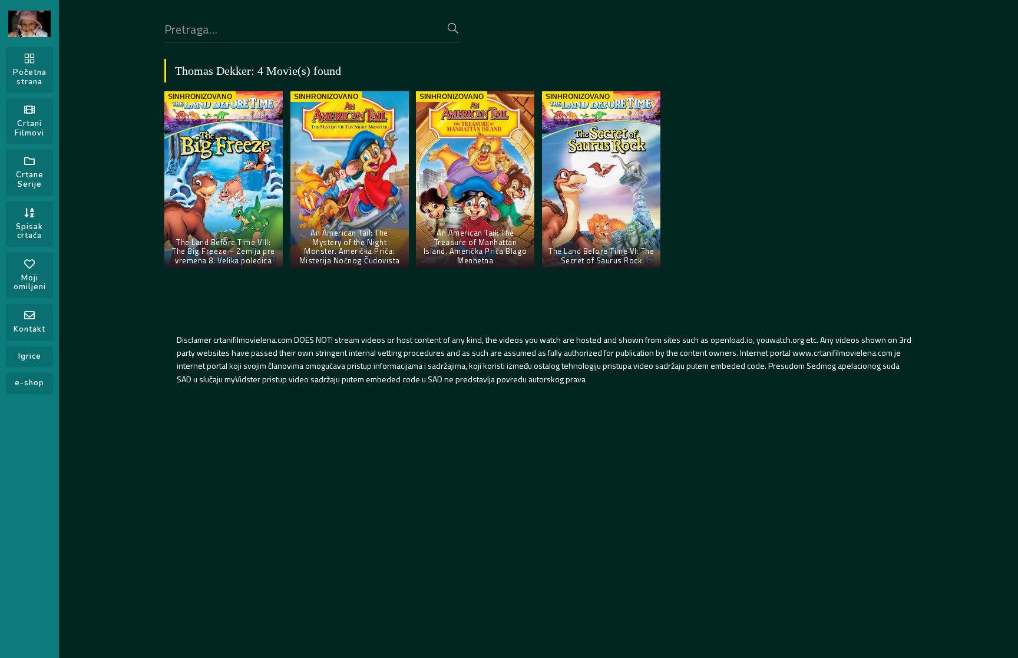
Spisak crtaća (29, 231)
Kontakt (29, 329)
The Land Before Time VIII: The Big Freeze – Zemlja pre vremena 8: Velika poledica (223, 251)
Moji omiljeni (30, 283)
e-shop (29, 383)
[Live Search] (453, 28)
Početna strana (30, 77)
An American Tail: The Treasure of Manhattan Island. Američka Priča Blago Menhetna (475, 246)
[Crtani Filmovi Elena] (29, 24)
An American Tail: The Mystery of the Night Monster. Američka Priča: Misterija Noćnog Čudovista (349, 246)
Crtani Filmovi (29, 128)
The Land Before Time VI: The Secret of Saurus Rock (601, 255)
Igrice (29, 356)
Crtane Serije (30, 180)
